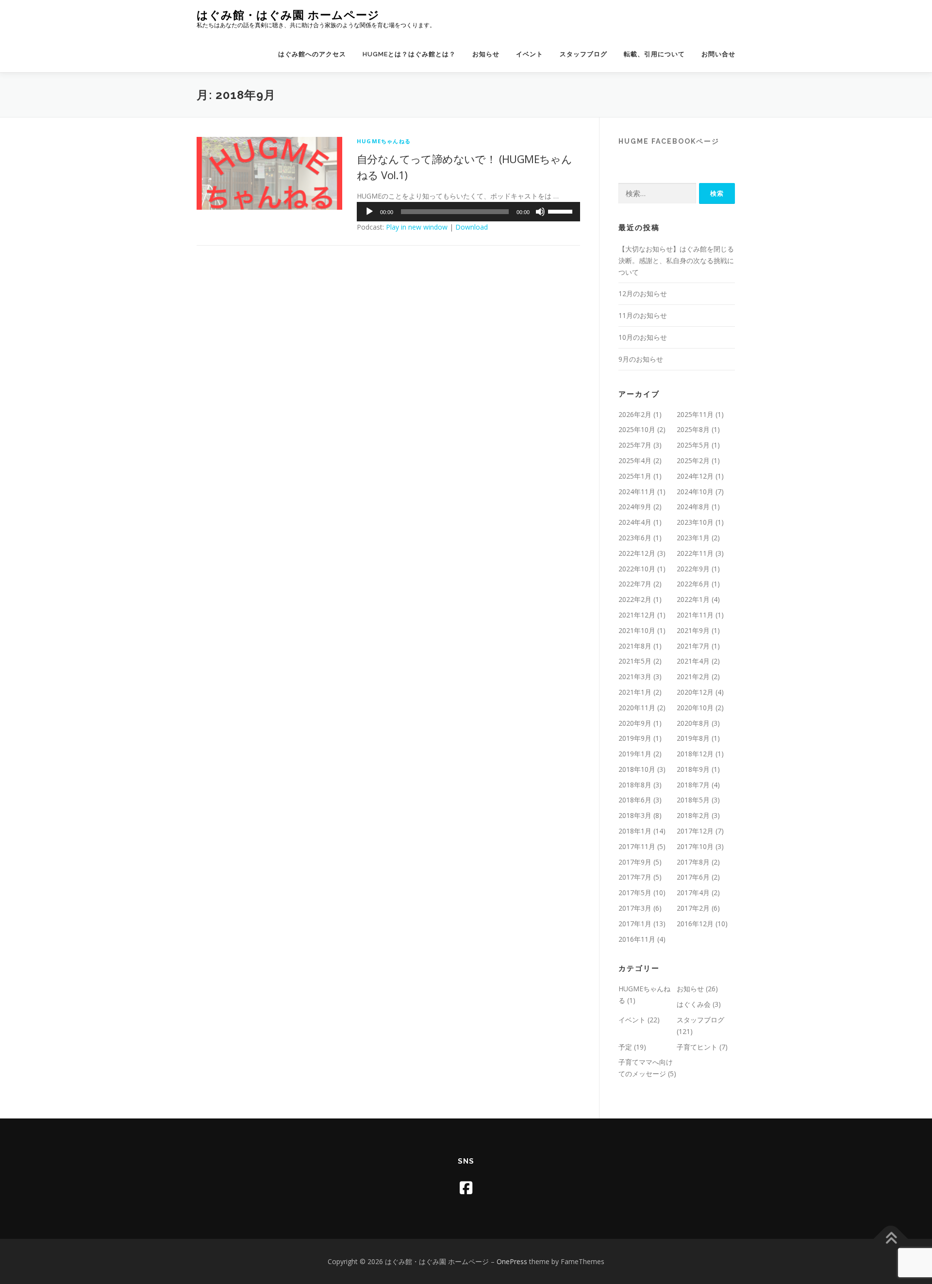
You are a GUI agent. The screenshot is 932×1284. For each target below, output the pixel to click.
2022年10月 (636, 568)
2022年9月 (693, 568)
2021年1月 (634, 692)
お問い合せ (718, 54)
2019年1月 (634, 753)
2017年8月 (693, 862)
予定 (625, 1046)
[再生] (369, 212)
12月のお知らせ (642, 293)
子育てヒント (697, 1046)
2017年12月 (695, 830)
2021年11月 (695, 614)
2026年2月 (634, 414)
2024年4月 (634, 522)
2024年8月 (693, 506)
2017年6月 (693, 877)
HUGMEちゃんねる (384, 141)
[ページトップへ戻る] (891, 1238)
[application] (468, 211)
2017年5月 (634, 892)
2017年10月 (695, 846)
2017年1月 (634, 923)
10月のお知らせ (642, 337)
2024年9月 (634, 506)
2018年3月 (634, 815)
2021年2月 (693, 676)
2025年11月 (695, 414)
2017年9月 (634, 862)
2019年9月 (634, 738)
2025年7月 (634, 445)
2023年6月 (634, 537)
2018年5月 (693, 799)
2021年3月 (634, 676)
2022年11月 (695, 553)
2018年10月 (636, 769)
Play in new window (417, 227)
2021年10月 (636, 630)
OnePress (512, 1261)
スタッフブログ (583, 54)
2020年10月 (695, 707)
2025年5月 (693, 445)
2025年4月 (634, 460)
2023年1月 (693, 537)
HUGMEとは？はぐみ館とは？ (409, 54)
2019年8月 (693, 738)
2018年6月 (634, 799)
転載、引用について (654, 54)
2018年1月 (634, 830)
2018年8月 (634, 784)
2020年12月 (695, 692)
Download (471, 227)
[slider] (561, 210)
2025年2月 (693, 460)
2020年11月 (636, 707)
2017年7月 (634, 877)
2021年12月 (636, 614)
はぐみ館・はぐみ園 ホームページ (288, 14)
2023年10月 (695, 522)
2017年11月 (636, 846)
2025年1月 (634, 476)
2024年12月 (695, 476)
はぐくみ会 (694, 1004)
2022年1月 (693, 599)
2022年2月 (634, 599)
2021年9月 (693, 630)
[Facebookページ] (466, 1188)
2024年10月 (695, 491)
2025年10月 (636, 429)
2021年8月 (634, 645)
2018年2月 (693, 815)
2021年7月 (693, 645)
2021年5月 (634, 661)
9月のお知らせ (640, 359)
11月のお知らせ (642, 315)
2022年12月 (636, 553)
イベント (529, 54)
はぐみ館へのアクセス (312, 54)
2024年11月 (636, 491)
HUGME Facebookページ (668, 141)
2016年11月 (636, 939)
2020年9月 (634, 723)
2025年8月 (693, 429)
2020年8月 (693, 723)
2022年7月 (634, 583)
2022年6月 (693, 583)
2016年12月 (695, 923)
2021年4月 (693, 661)
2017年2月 (693, 908)
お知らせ (485, 54)
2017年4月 (693, 892)
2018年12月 (695, 753)
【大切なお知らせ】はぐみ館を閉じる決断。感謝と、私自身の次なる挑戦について (676, 260)
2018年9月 (693, 769)
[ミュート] (540, 212)
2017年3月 (634, 908)
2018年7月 (693, 784)
